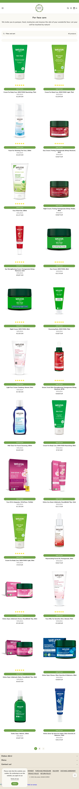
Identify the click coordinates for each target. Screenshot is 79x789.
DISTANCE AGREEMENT (68, 771)
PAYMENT (31, 771)
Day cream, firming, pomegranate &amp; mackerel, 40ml (59, 151)
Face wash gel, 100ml (20, 211)
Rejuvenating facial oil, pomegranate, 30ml (59, 558)
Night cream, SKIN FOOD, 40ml (20, 329)
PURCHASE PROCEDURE (43, 771)
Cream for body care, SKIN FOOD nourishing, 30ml (59, 446)
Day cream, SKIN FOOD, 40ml (59, 269)
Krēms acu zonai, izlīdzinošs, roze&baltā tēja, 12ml (59, 502)
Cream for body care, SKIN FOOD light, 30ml (19, 560)
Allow (15, 784)
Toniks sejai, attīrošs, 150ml (20, 733)
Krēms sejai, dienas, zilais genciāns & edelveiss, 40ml (59, 675)
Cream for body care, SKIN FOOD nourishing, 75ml (20, 92)
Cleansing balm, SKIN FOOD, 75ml (59, 329)
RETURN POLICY (45, 773)
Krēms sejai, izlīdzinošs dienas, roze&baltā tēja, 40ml (20, 619)
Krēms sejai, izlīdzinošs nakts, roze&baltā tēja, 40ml (20, 677)
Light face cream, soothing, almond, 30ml (19, 387)
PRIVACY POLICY (33, 773)
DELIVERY (56, 771)
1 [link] (35, 749)
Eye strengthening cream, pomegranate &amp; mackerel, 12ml (20, 270)
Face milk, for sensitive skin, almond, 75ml (59, 619)
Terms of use (15, 779)
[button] (2, 8)
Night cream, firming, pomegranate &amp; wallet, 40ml (59, 209)
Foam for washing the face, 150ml (19, 150)
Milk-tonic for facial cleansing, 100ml (20, 446)
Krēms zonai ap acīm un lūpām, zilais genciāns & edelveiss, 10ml (59, 734)
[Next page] (43, 748)
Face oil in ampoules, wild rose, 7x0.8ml (20, 502)
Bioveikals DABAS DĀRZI (42, 777)
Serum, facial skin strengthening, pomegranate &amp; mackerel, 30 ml (59, 388)
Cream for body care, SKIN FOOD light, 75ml (59, 92)
